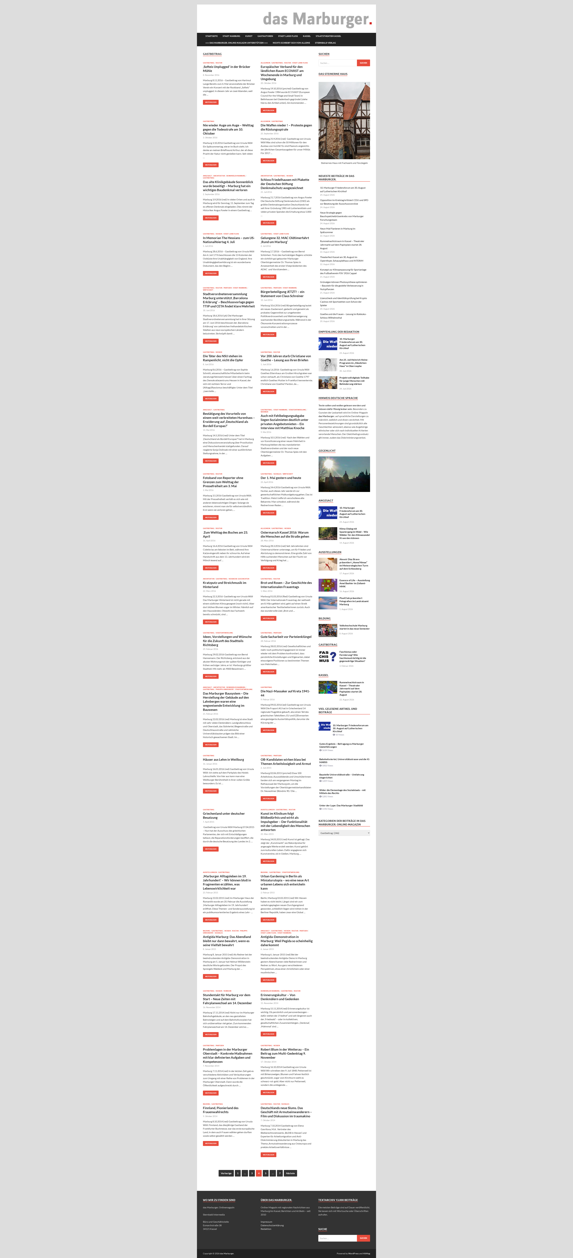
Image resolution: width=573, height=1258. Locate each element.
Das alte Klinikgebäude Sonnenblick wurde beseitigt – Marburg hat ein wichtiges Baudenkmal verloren (228, 186)
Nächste (290, 1173)
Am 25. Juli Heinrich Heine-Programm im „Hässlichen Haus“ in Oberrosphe (353, 362)
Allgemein (265, 63)
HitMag (366, 1253)
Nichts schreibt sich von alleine (291, 43)
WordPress (353, 1253)
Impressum (266, 1221)
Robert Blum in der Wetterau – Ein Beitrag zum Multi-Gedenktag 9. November (285, 1053)
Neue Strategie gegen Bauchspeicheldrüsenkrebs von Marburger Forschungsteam (342, 216)
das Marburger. (227, 1253)
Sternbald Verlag (325, 43)
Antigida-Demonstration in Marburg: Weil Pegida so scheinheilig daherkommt (287, 941)
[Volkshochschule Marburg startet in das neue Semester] (328, 625)
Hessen (289, 176)
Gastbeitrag (208, 63)
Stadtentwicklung (297, 410)
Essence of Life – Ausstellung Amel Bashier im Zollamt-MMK (354, 583)
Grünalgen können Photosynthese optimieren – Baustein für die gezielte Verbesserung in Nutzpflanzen (343, 286)
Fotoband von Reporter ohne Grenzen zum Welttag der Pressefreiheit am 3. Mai (223, 482)
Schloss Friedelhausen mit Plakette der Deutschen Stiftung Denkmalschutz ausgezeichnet (285, 184)
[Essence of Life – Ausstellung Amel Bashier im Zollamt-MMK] (328, 580)
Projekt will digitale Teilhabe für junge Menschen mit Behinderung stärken (354, 380)
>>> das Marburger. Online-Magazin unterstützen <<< (236, 43)
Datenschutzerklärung (272, 1225)
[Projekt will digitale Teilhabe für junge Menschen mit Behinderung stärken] (328, 377)
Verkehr (227, 991)
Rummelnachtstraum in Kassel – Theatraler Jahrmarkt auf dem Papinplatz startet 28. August (342, 245)
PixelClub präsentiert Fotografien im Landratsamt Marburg (354, 601)
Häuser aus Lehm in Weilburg (223, 759)
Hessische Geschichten (239, 579)
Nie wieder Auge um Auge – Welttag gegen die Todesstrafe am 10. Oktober (228, 129)
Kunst (248, 36)
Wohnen (264, 412)
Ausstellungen (268, 810)
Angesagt (207, 176)
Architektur (219, 176)
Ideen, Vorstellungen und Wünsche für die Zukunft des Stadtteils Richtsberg (227, 641)
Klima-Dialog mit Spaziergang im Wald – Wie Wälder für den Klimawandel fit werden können (354, 533)
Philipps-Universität (225, 689)
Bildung (264, 872)
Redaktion (266, 1228)
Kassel (307, 36)
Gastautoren (265, 36)
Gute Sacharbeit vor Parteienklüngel (286, 636)
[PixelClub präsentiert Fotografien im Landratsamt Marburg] (328, 598)
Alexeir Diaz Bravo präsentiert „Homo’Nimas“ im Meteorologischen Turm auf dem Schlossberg (353, 564)
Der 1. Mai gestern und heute (281, 478)
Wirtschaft (208, 290)
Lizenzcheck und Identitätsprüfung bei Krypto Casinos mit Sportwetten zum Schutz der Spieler (343, 302)
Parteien (228, 288)
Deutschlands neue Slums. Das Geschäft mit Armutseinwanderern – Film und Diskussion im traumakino (286, 1112)
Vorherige (226, 1173)
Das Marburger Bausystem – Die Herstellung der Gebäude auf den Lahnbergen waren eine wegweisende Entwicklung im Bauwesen (226, 701)
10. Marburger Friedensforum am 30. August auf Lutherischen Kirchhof (352, 343)
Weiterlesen (209, 101)
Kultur (219, 63)
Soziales (277, 474)
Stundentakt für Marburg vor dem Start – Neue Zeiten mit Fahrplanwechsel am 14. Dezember (227, 999)
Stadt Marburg (231, 36)
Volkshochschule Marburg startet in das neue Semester (354, 627)
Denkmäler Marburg (235, 176)
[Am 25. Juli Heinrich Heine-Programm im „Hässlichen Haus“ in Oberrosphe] (328, 360)
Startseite (211, 36)
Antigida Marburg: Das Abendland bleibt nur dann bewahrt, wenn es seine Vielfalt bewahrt (227, 941)
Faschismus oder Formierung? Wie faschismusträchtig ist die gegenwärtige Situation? (352, 656)
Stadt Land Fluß (288, 36)
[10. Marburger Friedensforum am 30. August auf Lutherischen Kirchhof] (328, 339)
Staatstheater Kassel (328, 36)
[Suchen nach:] (344, 63)
